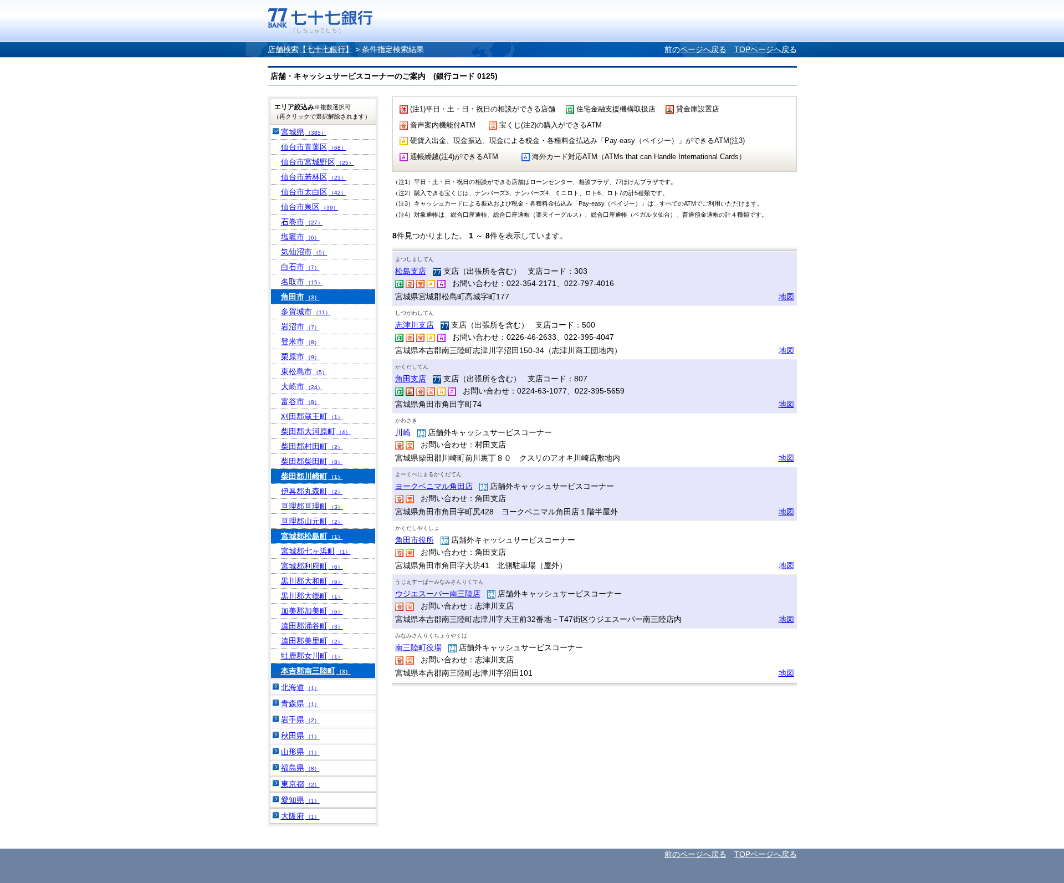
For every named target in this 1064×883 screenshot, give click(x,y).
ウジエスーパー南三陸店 (437, 593)
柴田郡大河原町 (316, 431)
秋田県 (300, 735)
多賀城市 (306, 311)
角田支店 (410, 378)
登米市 (300, 341)
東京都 (300, 783)
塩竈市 (300, 236)
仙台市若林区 (313, 176)
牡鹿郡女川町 (312, 655)
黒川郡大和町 (312, 580)
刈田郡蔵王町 (312, 416)
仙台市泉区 (310, 206)
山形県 (300, 751)
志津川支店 (414, 324)
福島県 (300, 767)
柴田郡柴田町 (312, 461)
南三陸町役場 (418, 647)
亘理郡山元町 (312, 521)
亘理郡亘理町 (312, 506)
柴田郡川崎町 (312, 476)
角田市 (300, 296)
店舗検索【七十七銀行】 (310, 49)
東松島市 (304, 371)
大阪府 (300, 815)
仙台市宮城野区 (317, 161)
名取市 (302, 281)
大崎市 (302, 386)
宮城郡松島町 (312, 536)
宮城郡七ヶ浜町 (316, 551)
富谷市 (300, 401)
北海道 (300, 687)
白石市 (300, 266)
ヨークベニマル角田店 (434, 486)
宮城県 (303, 131)
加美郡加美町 (312, 610)
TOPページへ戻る (765, 49)
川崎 (403, 432)
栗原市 (300, 356)
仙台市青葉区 (313, 146)
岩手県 (300, 719)
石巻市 (302, 221)
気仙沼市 (304, 251)
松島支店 (410, 271)
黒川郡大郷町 (312, 595)
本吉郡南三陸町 (316, 670)
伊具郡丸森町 (312, 491)
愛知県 (300, 799)
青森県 (300, 703)
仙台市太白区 (313, 191)
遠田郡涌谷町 (312, 625)
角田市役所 (414, 539)
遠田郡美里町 (312, 640)
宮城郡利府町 (312, 566)
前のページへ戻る (695, 49)
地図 (786, 296)
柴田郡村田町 (312, 446)
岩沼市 (300, 326)
